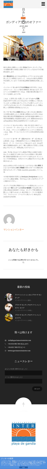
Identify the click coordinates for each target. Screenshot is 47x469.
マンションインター (13, 229)
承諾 (23, 467)
